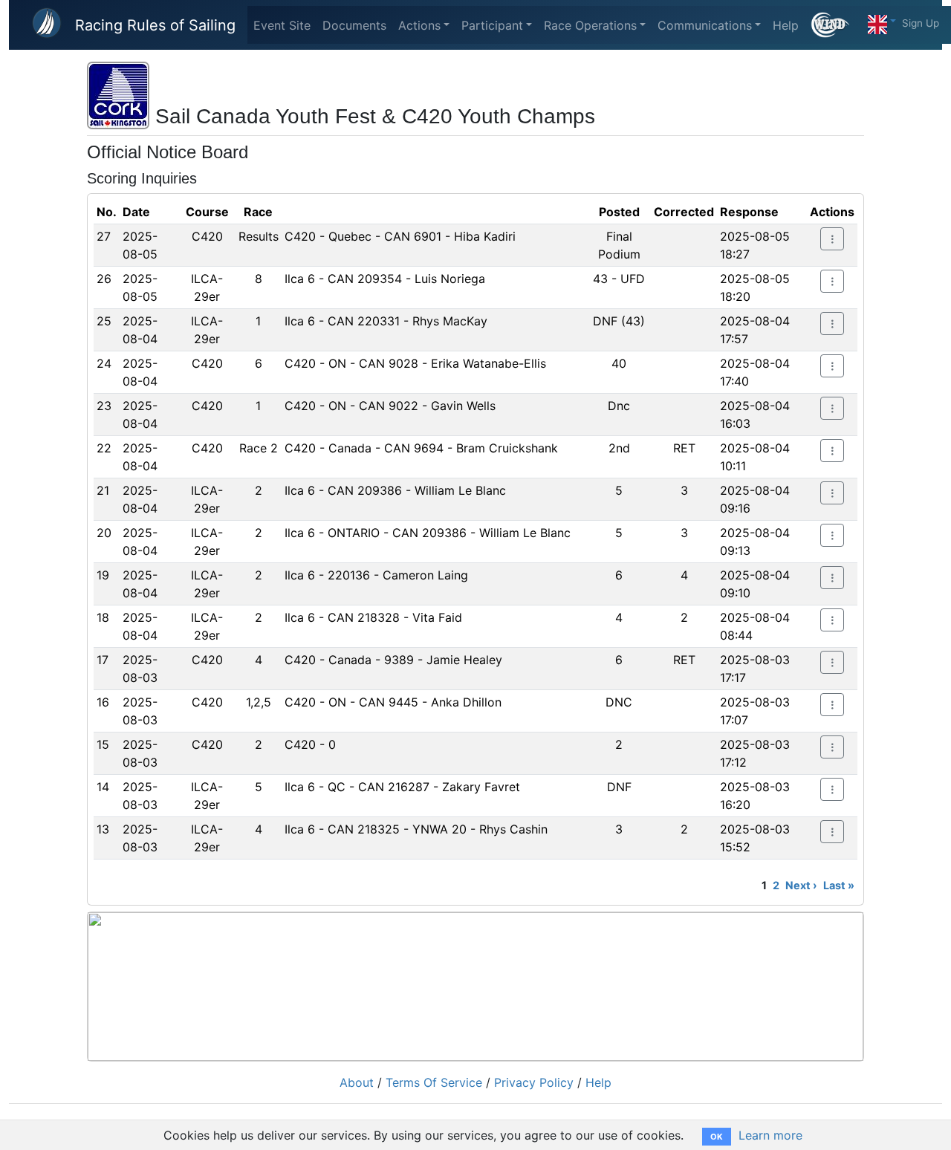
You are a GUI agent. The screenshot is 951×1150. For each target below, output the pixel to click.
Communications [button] (705, 25)
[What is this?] (836, 25)
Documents (354, 25)
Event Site (282, 25)
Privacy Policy (534, 1082)
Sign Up (920, 23)
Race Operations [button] (590, 25)
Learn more (770, 1135)
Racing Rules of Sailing (155, 25)
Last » (838, 885)
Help (786, 25)
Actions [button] (419, 25)
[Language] (882, 20)
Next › (801, 885)
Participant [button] (492, 25)
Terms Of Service (434, 1082)
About (357, 1082)
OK (716, 1136)
